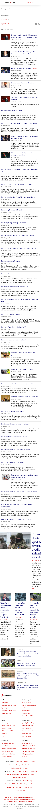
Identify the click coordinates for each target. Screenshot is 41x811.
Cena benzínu (26, 765)
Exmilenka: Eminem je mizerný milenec (15, 424)
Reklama (21, 797)
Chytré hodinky (28, 787)
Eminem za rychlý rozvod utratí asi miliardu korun (18, 248)
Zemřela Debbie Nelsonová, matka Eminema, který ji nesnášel (23, 52)
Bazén (14, 771)
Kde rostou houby (14, 765)
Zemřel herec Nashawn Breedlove (23, 83)
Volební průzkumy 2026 (9, 705)
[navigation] (2, 2)
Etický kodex (21, 799)
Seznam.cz (30, 2)
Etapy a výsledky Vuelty (29, 705)
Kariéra (27, 797)
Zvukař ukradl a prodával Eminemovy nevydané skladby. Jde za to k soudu (24, 36)
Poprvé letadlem (6, 746)
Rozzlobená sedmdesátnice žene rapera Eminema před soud (24, 476)
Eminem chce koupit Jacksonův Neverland (16, 449)
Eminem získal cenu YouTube (11, 110)
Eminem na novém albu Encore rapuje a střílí (17, 384)
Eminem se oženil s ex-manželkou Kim (14, 286)
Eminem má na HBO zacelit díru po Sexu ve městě (19, 491)
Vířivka (24, 777)
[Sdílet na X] (39, 24)
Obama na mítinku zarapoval (21, 68)
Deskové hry (10, 787)
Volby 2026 (5, 702)
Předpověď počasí (29, 761)
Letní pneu (32, 784)
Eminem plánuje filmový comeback (13, 222)
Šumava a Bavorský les (9, 748)
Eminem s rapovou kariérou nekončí (13, 340)
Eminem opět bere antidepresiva (12, 210)
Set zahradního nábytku (27, 774)
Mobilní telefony (27, 780)
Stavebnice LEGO (9, 784)
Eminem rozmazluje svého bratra (12, 411)
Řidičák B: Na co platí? (28, 751)
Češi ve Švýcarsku (7, 751)
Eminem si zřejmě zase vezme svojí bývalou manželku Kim (20, 300)
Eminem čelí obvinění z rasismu (12, 462)
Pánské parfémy (20, 790)
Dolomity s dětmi (7, 756)
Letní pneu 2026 (27, 743)
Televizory (19, 787)
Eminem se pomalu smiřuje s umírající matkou (17, 235)
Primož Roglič (26, 713)
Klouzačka (15, 774)
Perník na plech (26, 736)
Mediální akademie (10, 799)
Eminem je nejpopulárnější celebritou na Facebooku (19, 123)
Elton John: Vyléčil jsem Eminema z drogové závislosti (23, 154)
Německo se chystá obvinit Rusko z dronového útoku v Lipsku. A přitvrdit (5, 610)
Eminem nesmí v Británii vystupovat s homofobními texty (19, 170)
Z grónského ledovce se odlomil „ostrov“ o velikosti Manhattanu (20, 609)
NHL (3, 736)
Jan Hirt (24, 708)
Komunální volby (7, 716)
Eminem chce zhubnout (9, 274)
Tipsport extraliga (7, 728)
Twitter (15, 797)
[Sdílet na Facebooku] (36, 24)
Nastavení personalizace (26, 801)
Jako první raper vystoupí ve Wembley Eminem (24, 98)
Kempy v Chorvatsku (8, 743)
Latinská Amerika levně (8, 754)
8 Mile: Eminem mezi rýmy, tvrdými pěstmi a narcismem (16, 505)
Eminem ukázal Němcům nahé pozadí (14, 436)
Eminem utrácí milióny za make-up (23, 369)
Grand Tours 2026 (27, 716)
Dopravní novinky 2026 (29, 748)
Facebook (8, 797)
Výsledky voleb (6, 708)
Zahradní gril (17, 777)
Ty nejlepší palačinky (28, 723)
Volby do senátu (6, 713)
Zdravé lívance (26, 728)
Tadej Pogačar (26, 710)
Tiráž (32, 797)
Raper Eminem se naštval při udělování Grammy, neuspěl (25, 137)
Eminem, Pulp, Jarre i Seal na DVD (13, 327)
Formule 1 (5, 733)
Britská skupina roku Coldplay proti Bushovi (16, 519)
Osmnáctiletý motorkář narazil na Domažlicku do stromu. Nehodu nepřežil (35, 610)
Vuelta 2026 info (26, 702)
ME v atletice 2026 (7, 731)
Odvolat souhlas (12, 801)
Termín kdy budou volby (9, 710)
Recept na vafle (26, 733)
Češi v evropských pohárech (19, 768)
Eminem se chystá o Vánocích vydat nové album (18, 197)
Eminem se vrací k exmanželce (12, 314)
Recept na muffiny (27, 725)
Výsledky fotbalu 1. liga (8, 725)
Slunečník (8, 774)
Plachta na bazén (23, 771)
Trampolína (33, 771)
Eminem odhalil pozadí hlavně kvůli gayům (23, 353)
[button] (5, 37)
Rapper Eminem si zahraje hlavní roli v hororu (17, 184)
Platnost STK (25, 756)
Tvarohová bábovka (28, 731)
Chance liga (5, 723)
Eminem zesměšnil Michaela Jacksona (24, 396)
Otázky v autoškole (27, 754)
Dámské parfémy (22, 784)
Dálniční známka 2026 (28, 746)
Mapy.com (19, 761)
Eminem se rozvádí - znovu (10, 261)
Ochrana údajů (30, 799)
